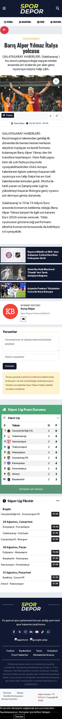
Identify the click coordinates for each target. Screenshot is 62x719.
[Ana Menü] (4, 9)
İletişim (7, 693)
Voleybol (56, 22)
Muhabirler (39, 655)
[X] (19, 632)
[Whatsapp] (48, 632)
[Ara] (57, 9)
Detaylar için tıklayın (31, 489)
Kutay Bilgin (19, 123)
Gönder (9, 366)
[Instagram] (25, 632)
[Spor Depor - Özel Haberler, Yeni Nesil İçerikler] (32, 8)
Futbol (9, 22)
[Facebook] (14, 632)
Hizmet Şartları (9, 699)
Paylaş (9, 115)
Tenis (41, 22)
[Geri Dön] (4, 30)
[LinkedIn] (31, 632)
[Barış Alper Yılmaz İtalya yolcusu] (31, 93)
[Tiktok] (42, 632)
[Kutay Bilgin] (10, 311)
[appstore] (21, 640)
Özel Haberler (19, 655)
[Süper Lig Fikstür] (57, 501)
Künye (20, 693)
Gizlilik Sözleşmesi (13, 696)
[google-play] (38, 640)
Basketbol (26, 22)
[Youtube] (36, 632)
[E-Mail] (23, 319)
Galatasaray (31, 38)
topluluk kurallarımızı (31, 377)
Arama (50, 655)
